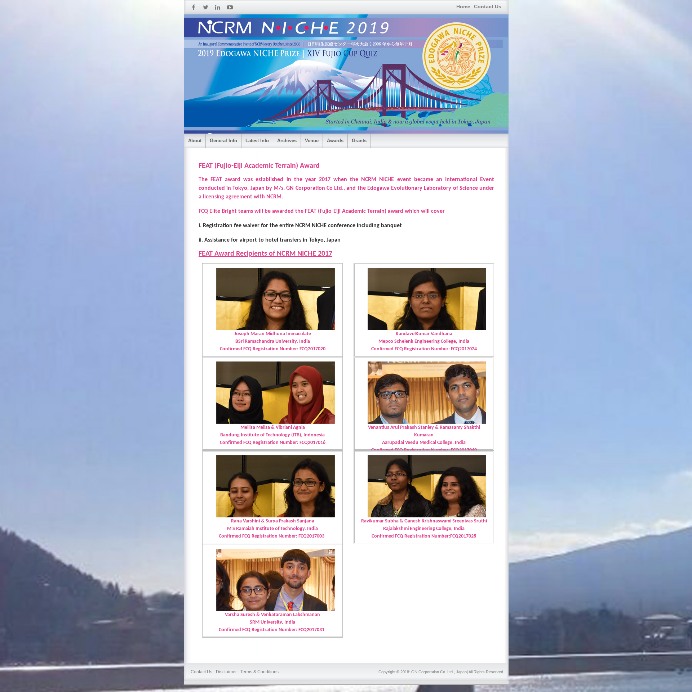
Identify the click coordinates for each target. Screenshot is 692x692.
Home (463, 6)
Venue (312, 140)
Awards (335, 140)
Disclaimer (226, 671)
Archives (287, 140)
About (194, 140)
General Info (223, 140)
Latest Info (257, 140)
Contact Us (487, 6)
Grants (359, 140)
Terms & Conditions (259, 671)
